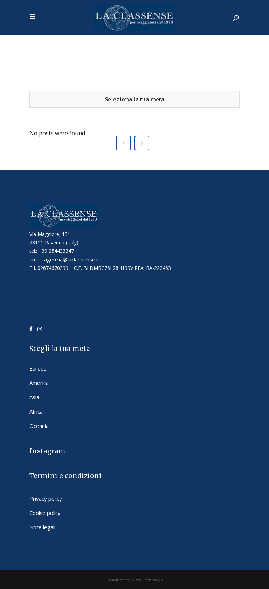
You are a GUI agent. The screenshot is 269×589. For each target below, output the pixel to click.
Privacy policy (45, 498)
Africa (36, 411)
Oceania (39, 425)
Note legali (42, 527)
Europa (38, 368)
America (39, 382)
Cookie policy (45, 512)
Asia (34, 397)
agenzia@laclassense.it (71, 259)
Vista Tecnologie (148, 579)
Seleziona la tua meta (134, 99)
